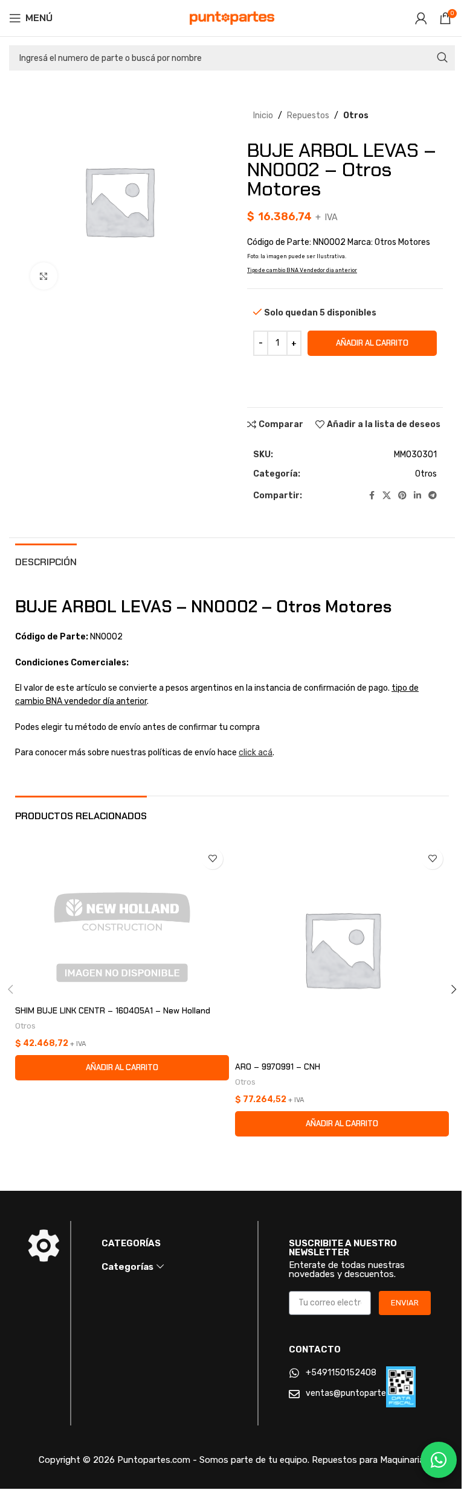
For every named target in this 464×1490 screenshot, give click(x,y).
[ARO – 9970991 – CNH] (342, 949)
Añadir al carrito (372, 343)
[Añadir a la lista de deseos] (212, 858)
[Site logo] (232, 18)
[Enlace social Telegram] (432, 495)
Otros (356, 115)
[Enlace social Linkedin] (417, 495)
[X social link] (387, 495)
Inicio (263, 115)
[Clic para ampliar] (43, 276)
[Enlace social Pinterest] (402, 495)
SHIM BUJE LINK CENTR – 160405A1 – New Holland (112, 1010)
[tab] (46, 560)
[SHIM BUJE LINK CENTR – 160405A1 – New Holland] (122, 921)
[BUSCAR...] (442, 58)
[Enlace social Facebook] (371, 495)
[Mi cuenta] (421, 18)
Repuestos (308, 115)
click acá (255, 752)
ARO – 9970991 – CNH (277, 1066)
